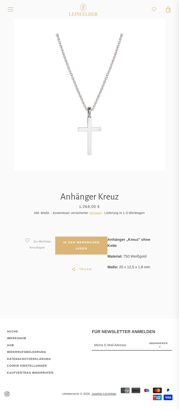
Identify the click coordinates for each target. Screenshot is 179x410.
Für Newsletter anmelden (123, 331)
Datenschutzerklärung (29, 359)
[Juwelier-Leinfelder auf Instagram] (7, 394)
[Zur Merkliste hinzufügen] (27, 240)
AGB (10, 345)
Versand (95, 213)
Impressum (16, 338)
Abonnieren (158, 343)
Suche (12, 331)
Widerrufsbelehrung (26, 352)
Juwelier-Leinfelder (104, 394)
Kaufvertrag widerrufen (30, 372)
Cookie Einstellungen (27, 365)
